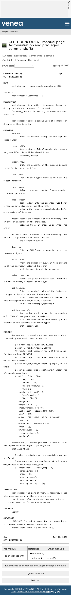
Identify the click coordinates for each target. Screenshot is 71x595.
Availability (8, 60)
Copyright (33, 60)
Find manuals (36, 573)
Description (20, 55)
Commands (35, 55)
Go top (36, 580)
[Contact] (48, 591)
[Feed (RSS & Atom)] (52, 591)
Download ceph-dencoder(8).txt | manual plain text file (36, 565)
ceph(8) (16, 511)
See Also (21, 60)
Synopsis (7, 55)
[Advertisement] (34, 9)
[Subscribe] (55, 591)
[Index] (12, 24)
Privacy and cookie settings (31, 591)
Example (49, 55)
